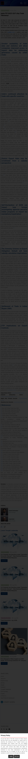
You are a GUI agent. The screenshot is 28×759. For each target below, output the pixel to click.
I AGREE (11, 756)
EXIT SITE (17, 756)
